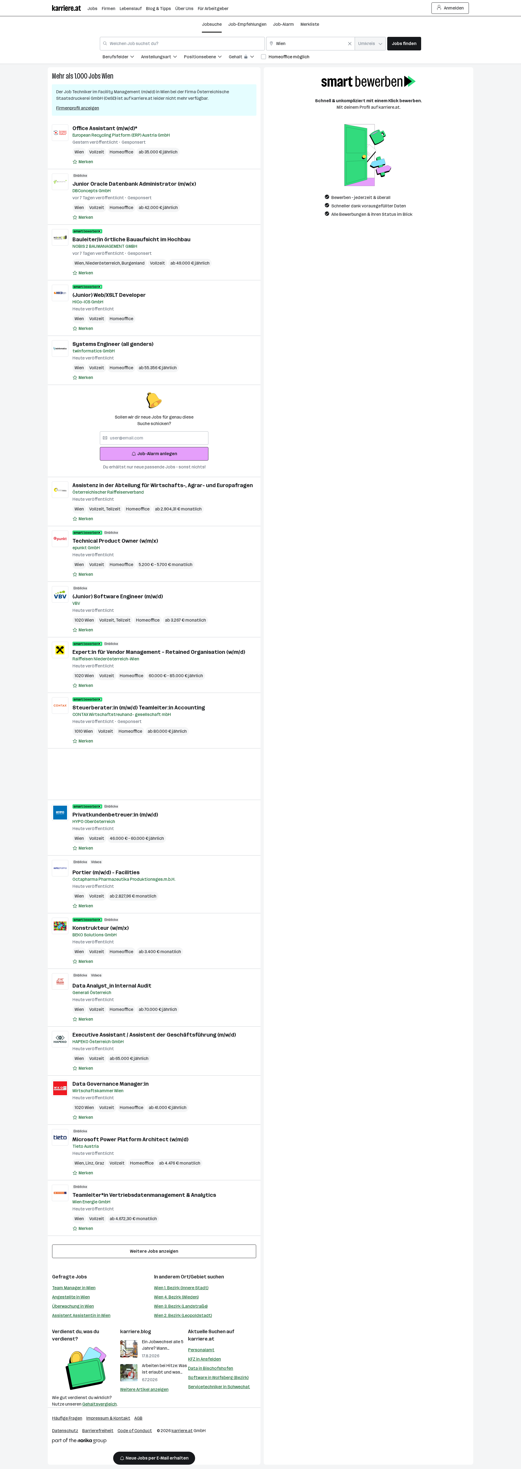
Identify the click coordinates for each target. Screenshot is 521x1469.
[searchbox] (154, 438)
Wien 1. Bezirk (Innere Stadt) (181, 1287)
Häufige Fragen (67, 1418)
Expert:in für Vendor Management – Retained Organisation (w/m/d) (158, 652)
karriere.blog (135, 1332)
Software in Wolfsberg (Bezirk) (218, 1377)
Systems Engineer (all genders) (112, 344)
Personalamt (201, 1349)
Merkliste (309, 24)
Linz (90, 1163)
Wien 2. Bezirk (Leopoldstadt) (183, 1315)
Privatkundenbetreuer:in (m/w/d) (115, 814)
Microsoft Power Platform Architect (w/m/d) (130, 1139)
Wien (107, 76)
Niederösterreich (103, 263)
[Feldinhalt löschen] (350, 43)
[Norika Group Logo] (79, 1441)
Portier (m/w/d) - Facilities (105, 872)
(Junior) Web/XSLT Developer (109, 295)
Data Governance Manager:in (110, 1084)
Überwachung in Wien (73, 1306)
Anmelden (454, 8)
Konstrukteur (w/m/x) (100, 928)
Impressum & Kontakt (108, 1418)
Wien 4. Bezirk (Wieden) (176, 1297)
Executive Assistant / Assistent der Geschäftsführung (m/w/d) (154, 1034)
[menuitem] (122, 58)
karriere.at (201, 1339)
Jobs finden (404, 43)
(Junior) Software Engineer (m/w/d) (117, 596)
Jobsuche (212, 24)
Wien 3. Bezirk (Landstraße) (181, 1306)
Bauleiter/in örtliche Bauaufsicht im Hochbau (131, 239)
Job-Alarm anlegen (157, 453)
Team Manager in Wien (74, 1287)
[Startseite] (69, 8)
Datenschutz (65, 1430)
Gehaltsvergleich (99, 1404)
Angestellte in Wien (71, 1297)
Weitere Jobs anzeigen (154, 1251)
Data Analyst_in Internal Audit (111, 985)
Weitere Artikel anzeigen (144, 1389)
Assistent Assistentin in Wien (81, 1315)
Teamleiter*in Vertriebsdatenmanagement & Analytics (144, 1195)
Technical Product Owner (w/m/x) (115, 541)
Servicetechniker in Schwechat (219, 1386)
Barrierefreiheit (97, 1430)
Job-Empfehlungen (247, 24)
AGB (138, 1418)
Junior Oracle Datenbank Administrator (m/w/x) (134, 184)
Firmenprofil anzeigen (77, 108)
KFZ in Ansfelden (204, 1359)
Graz (99, 1163)
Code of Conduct (134, 1430)
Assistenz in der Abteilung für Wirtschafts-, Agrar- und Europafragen (162, 485)
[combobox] (182, 43)
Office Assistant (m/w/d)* (104, 128)
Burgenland (133, 263)
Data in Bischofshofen (210, 1368)
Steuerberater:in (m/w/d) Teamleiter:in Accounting (138, 707)
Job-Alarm (283, 24)
